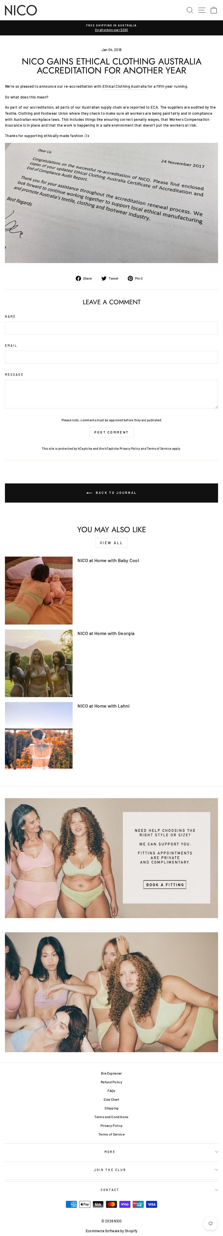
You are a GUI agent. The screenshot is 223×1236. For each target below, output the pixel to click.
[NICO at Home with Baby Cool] (39, 590)
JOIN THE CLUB (110, 1170)
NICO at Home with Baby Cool (108, 560)
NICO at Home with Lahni (104, 705)
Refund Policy (111, 1082)
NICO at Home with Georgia (106, 633)
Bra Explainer (111, 1073)
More (110, 1152)
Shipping (111, 1108)
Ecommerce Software (103, 1231)
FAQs (111, 1091)
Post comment (111, 432)
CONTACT (110, 1190)
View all (111, 543)
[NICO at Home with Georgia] (39, 663)
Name (10, 316)
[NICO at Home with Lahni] (39, 736)
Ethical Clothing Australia (124, 86)
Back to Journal (115, 492)
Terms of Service (159, 448)
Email (11, 345)
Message (14, 374)
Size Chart (111, 1099)
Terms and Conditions (111, 1117)
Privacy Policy (130, 448)
